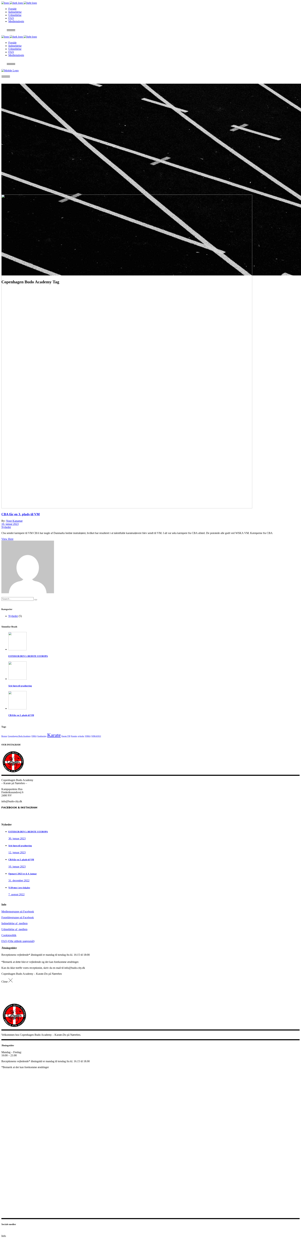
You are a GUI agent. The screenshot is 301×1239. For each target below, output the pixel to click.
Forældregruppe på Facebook (17, 917)
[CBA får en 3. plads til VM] (126, 507)
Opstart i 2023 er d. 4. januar (22, 873)
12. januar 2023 (17, 852)
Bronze (4, 736)
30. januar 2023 (17, 838)
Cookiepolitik (8, 935)
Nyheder (6, 527)
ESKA (34, 736)
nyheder (81, 736)
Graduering (42, 736)
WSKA (88, 736)
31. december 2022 (18, 880)
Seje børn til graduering (20, 845)
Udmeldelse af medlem (14, 929)
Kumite (74, 736)
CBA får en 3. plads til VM (20, 514)
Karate (54, 735)
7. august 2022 (16, 894)
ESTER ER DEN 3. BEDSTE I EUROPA (28, 831)
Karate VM (65, 736)
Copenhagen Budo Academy (19, 736)
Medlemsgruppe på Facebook (17, 911)
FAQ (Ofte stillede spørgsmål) (17, 941)
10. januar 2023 (10, 523)
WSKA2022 (96, 736)
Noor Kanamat (14, 520)
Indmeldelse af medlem (14, 923)
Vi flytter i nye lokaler (19, 887)
